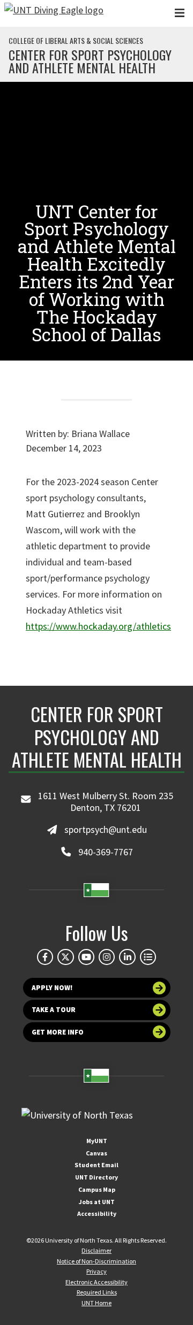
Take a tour (54, 1009)
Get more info (58, 1032)
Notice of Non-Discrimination (96, 1261)
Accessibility (96, 1213)
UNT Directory (96, 1177)
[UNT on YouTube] (86, 957)
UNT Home (96, 1303)
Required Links (97, 1292)
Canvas (96, 1153)
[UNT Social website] (148, 957)
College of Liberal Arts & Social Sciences (76, 40)
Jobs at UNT (97, 1202)
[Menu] (179, 13)
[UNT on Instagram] (107, 957)
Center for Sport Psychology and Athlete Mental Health (90, 61)
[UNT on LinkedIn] (127, 957)
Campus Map (96, 1189)
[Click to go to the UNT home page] (53, 13)
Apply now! (52, 987)
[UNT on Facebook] (45, 957)
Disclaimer (96, 1250)
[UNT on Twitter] (65, 957)
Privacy (96, 1271)
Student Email (96, 1165)
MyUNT (96, 1141)
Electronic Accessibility (96, 1282)
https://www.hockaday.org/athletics (98, 626)
